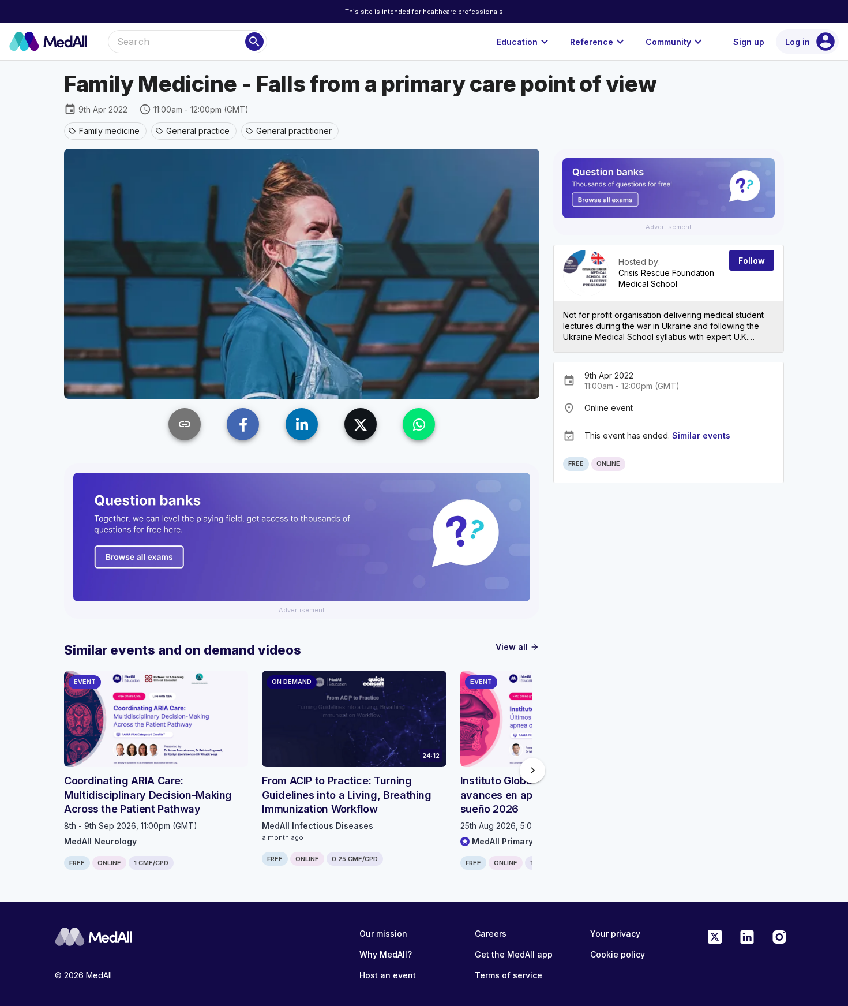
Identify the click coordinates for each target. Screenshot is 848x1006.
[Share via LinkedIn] (302, 424)
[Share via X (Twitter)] (360, 424)
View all (517, 647)
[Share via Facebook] (243, 424)
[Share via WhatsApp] (419, 424)
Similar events (701, 435)
